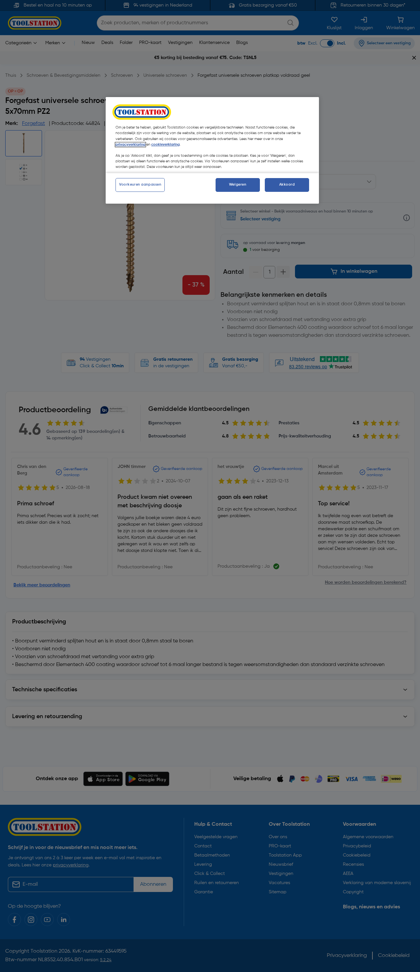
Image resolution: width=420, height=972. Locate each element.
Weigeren (237, 185)
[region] (212, 150)
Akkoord (287, 185)
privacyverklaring (130, 145)
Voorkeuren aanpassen (140, 185)
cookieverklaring (165, 145)
